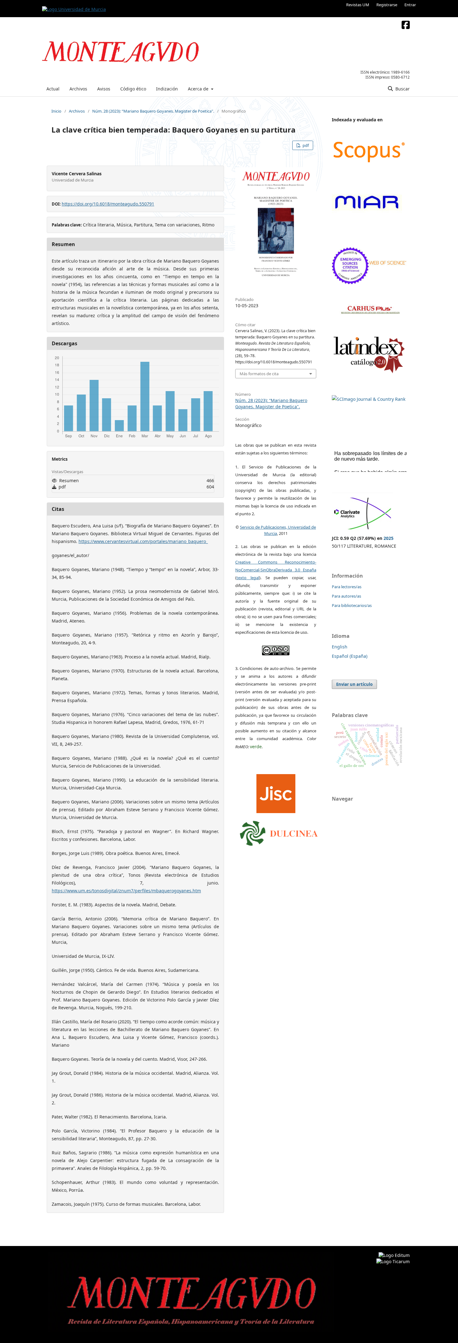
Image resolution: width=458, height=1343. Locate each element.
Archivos (78, 89)
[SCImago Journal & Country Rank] (368, 399)
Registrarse (386, 4)
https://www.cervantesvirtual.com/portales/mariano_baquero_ (143, 541)
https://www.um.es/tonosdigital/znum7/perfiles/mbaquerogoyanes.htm (126, 891)
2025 (389, 538)
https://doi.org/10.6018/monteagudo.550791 (108, 204)
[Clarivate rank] (362, 530)
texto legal (247, 577)
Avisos (103, 89)
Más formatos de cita (259, 373)
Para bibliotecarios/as (352, 605)
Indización (167, 89)
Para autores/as (346, 596)
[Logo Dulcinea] (278, 831)
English (339, 647)
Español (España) (349, 656)
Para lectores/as (346, 586)
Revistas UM (357, 4)
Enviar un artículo (354, 684)
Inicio (56, 111)
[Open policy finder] (275, 792)
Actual (53, 89)
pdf (305, 145)
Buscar (402, 89)
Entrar (410, 4)
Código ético (133, 89)
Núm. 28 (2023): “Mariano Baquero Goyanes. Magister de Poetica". (153, 111)
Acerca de (199, 89)
